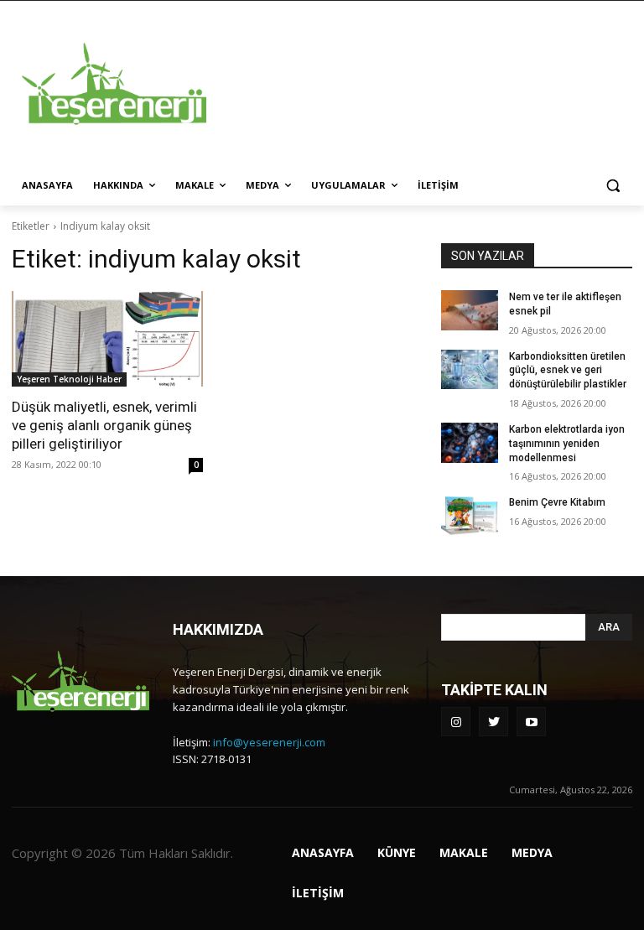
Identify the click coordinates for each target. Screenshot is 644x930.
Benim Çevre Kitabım (557, 502)
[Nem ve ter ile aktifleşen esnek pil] (469, 310)
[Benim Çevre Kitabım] (469, 516)
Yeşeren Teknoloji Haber (69, 379)
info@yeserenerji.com (269, 742)
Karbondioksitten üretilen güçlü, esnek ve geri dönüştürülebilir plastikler (567, 371)
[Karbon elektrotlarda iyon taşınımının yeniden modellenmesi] (469, 443)
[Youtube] (531, 721)
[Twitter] (493, 721)
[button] (612, 185)
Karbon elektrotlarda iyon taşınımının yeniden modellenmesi (567, 443)
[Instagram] (455, 721)
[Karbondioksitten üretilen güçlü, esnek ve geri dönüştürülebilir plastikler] (469, 370)
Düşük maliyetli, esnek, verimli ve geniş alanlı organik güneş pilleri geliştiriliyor (104, 425)
